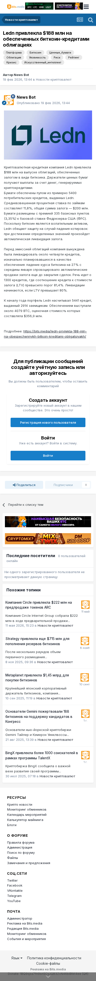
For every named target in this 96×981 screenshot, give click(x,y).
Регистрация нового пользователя (48, 422)
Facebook (14, 885)
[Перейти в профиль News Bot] (9, 100)
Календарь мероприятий (27, 815)
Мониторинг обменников (27, 809)
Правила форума (20, 842)
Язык (15, 958)
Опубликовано (43, 103)
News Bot (21, 75)
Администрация (19, 847)
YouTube (14, 901)
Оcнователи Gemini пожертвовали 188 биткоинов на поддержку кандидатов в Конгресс (38, 716)
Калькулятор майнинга (25, 820)
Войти (48, 455)
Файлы (12, 858)
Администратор (19, 918)
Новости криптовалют (53, 79)
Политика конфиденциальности (54, 958)
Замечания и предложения (28, 863)
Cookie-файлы (48, 963)
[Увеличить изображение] (48, 135)
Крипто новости (19, 804)
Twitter (12, 880)
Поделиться (25, 485)
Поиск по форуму (21, 852)
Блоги (11, 825)
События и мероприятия (26, 939)
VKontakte (15, 890)
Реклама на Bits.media (24, 923)
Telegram (14, 896)
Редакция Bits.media (23, 928)
